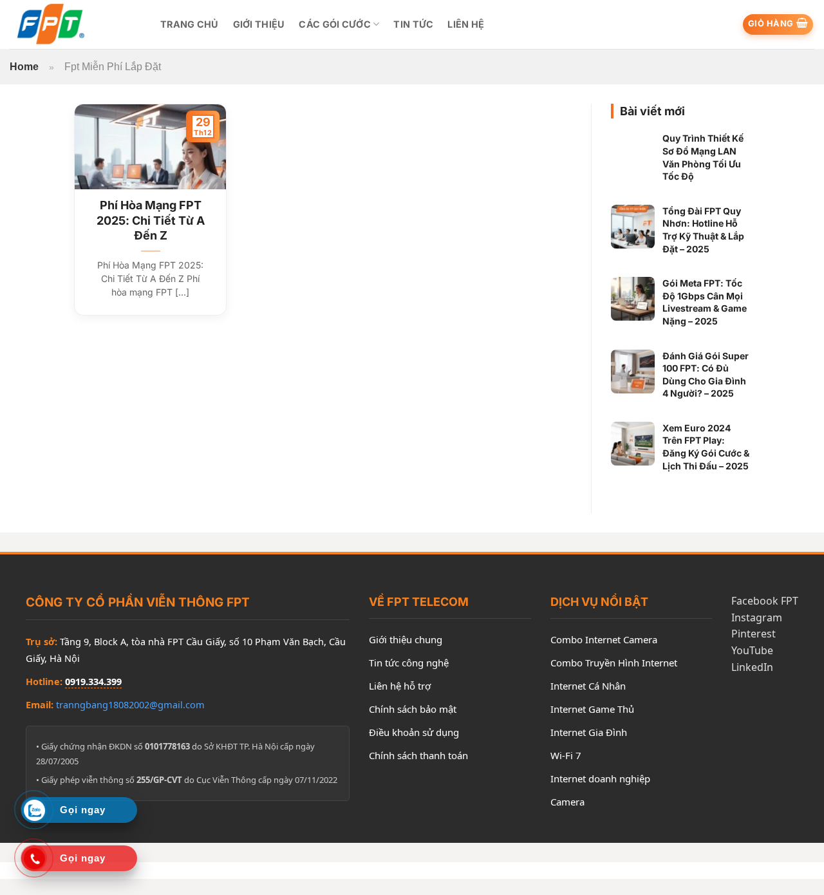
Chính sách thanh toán (418, 755)
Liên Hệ (465, 24)
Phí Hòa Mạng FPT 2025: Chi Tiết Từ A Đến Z (151, 220)
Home (24, 66)
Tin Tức (413, 24)
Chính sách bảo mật (412, 708)
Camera (567, 801)
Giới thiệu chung (405, 639)
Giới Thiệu (259, 24)
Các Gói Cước (334, 24)
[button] (778, 24)
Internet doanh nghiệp (600, 778)
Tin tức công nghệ (409, 662)
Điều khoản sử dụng (414, 732)
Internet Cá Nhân (588, 685)
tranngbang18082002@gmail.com (130, 704)
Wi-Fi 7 (565, 755)
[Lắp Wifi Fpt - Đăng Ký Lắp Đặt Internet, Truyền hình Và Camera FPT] (75, 24)
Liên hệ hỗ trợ (400, 685)
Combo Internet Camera (603, 639)
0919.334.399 (93, 681)
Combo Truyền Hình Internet (613, 662)
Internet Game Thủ (592, 708)
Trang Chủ (189, 24)
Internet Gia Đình (588, 732)
